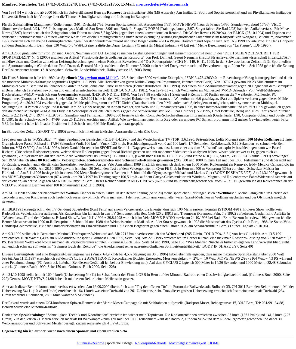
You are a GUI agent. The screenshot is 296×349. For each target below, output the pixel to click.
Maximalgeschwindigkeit (187, 343)
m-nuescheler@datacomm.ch (162, 4)
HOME (213, 343)
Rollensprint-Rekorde (150, 343)
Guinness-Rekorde (90, 343)
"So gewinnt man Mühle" (98, 78)
